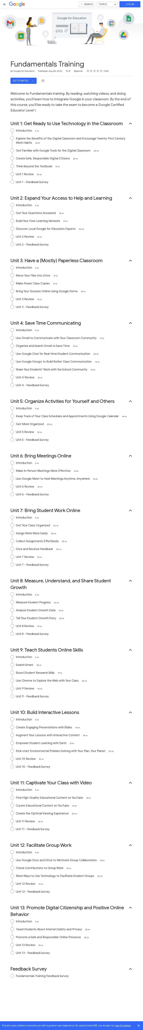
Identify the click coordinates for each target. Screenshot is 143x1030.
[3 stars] (94, 70)
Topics (103, 4)
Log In (130, 4)
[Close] (138, 1025)
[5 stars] (101, 70)
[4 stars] (98, 70)
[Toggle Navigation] (4, 4)
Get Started (21, 80)
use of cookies (123, 1025)
